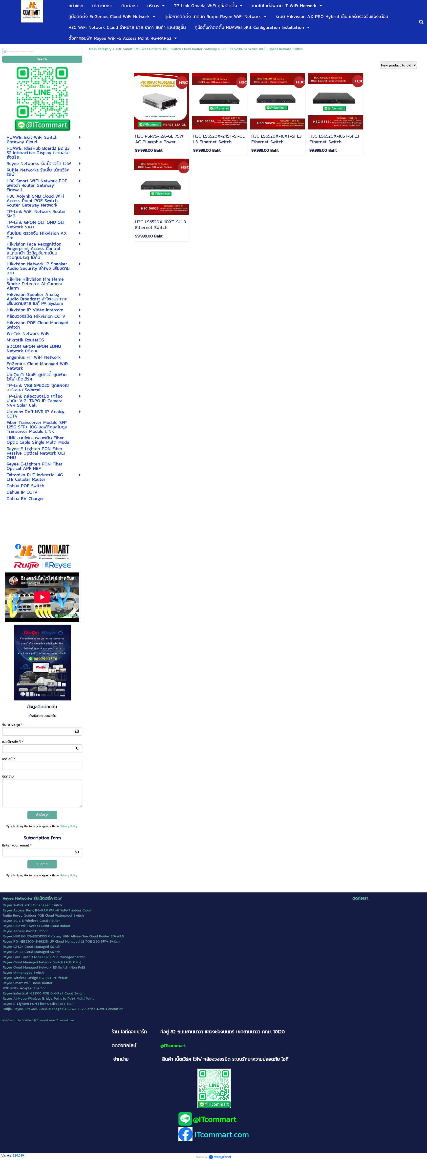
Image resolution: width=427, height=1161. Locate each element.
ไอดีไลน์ (8, 759)
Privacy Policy (69, 826)
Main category (100, 49)
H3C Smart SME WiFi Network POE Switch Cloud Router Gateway (166, 49)
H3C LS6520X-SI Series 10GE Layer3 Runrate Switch (262, 49)
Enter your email (17, 845)
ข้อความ (8, 776)
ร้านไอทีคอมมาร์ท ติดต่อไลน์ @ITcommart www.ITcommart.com (37, 1020)
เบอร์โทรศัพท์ (12, 741)
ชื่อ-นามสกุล (12, 724)
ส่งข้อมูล (42, 815)
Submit (42, 864)
